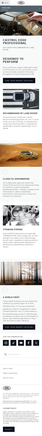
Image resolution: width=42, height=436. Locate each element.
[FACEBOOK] (29, 343)
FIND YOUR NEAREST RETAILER (19, 80)
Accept (8, 429)
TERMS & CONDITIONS (10, 373)
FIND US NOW (7, 368)
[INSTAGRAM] (6, 343)
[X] (36, 343)
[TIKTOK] (13, 343)
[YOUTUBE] (21, 343)
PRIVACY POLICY (8, 378)
